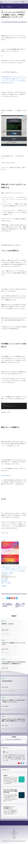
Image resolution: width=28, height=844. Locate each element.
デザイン (3, 20)
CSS (7, 20)
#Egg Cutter (8, 709)
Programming (14, 833)
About (14, 831)
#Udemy (3, 729)
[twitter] (7, 598)
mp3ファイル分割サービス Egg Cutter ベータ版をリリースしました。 (14, 700)
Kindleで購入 (4, 581)
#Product (4, 709)
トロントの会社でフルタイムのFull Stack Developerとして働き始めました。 (13, 662)
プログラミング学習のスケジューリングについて (14, 643)
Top (2, 6)
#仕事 (7, 633)
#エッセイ (4, 671)
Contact (14, 838)
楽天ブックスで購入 (6, 582)
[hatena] (17, 598)
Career (14, 834)
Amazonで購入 (4, 579)
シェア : (3, 598)
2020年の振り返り (7, 681)
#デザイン (8, 729)
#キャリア (4, 633)
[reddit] (12, 598)
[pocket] (14, 598)
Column (9, 6)
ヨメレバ (9, 575)
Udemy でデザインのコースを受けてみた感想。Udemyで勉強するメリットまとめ (13, 720)
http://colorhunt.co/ (6, 475)
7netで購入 (4, 586)
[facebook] (10, 598)
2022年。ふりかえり (8, 623)
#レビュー (12, 729)
